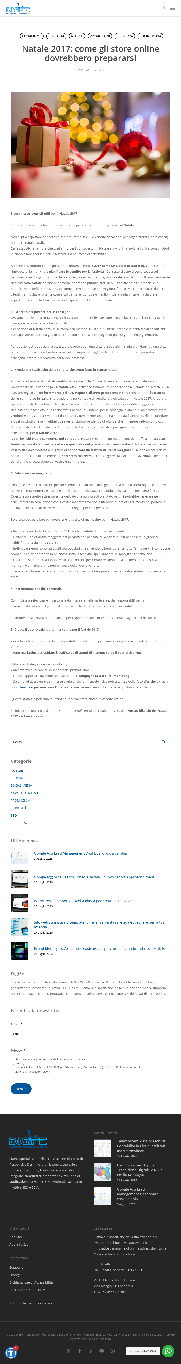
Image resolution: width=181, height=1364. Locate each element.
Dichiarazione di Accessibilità (31, 1282)
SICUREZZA (125, 36)
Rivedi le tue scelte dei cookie (31, 1303)
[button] (172, 8)
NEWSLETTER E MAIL (26, 793)
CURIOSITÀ (56, 36)
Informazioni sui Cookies (27, 1290)
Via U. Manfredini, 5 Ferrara (114, 1280)
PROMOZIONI (100, 36)
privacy (19, 1063)
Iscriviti (21, 1089)
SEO (14, 815)
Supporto (16, 1267)
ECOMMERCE (31, 36)
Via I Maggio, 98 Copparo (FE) (115, 1286)
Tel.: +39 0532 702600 (110, 1291)
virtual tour (24, 687)
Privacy (14, 1275)
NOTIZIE (77, 36)
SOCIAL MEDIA (150, 36)
